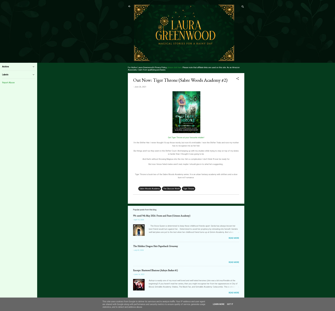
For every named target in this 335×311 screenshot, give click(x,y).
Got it (230, 304)
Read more (234, 238)
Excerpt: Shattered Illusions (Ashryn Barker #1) (155, 270)
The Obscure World (171, 188)
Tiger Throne (188, 188)
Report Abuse (8, 82)
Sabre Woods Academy (149, 188)
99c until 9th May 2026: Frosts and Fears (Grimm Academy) (161, 215)
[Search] (242, 7)
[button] (237, 79)
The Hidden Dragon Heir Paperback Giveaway (155, 246)
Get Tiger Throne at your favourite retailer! (186, 137)
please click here (174, 67)
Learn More (218, 304)
